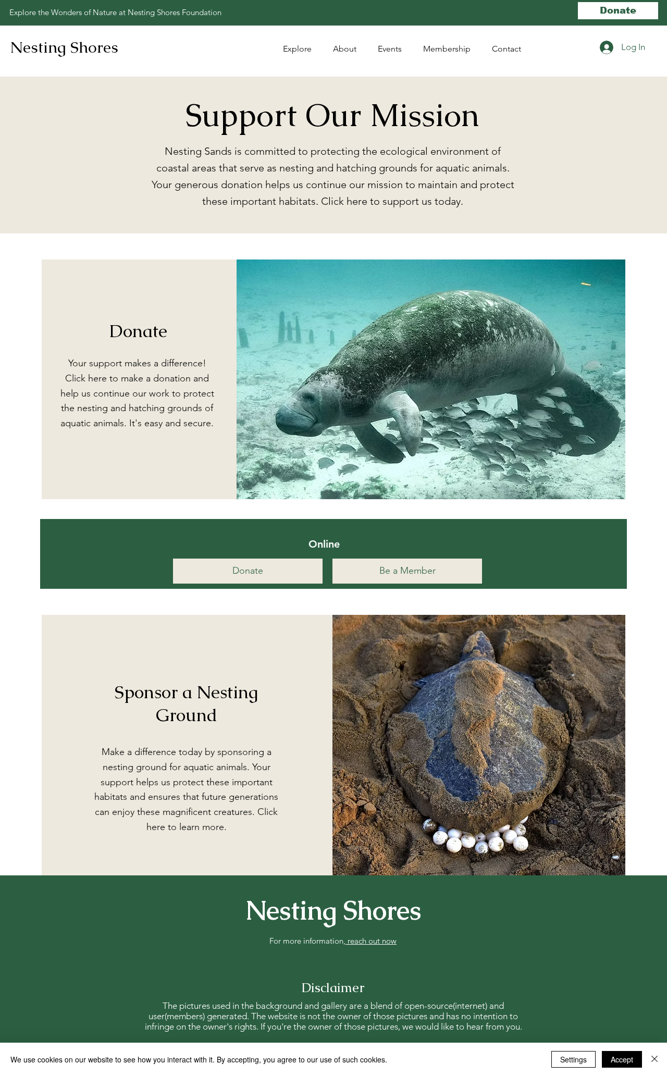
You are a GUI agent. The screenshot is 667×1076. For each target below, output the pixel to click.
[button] (392, 48)
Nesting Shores (64, 47)
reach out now (371, 941)
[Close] (654, 1059)
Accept (622, 1059)
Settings (573, 1059)
